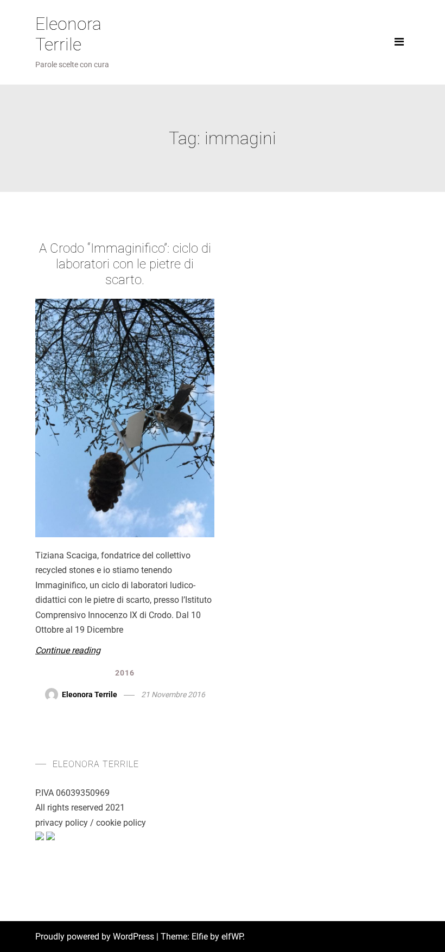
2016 (125, 672)
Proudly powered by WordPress (95, 936)
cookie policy (121, 823)
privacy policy (61, 823)
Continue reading (67, 650)
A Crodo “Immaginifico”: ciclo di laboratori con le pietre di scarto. (125, 264)
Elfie (200, 936)
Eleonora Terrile (68, 34)
